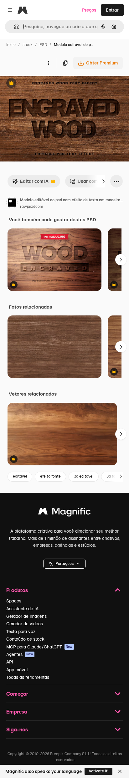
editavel (20, 476)
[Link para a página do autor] (12, 203)
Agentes (19, 654)
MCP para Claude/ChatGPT (39, 647)
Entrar (112, 10)
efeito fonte (50, 476)
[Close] (120, 771)
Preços (89, 10)
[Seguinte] (103, 181)
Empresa (16, 711)
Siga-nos (17, 729)
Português (64, 563)
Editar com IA (30, 182)
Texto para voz (21, 631)
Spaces (13, 601)
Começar (17, 693)
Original (40, 84)
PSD (43, 44)
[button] (64, 564)
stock (28, 44)
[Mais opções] (48, 63)
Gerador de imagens (26, 616)
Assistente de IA (22, 609)
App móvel (17, 670)
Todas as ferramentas (27, 677)
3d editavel (83, 476)
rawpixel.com (31, 206)
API (9, 662)
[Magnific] (64, 513)
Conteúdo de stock (25, 639)
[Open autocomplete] (14, 26)
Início (11, 44)
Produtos (17, 590)
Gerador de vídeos (24, 624)
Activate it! (98, 771)
